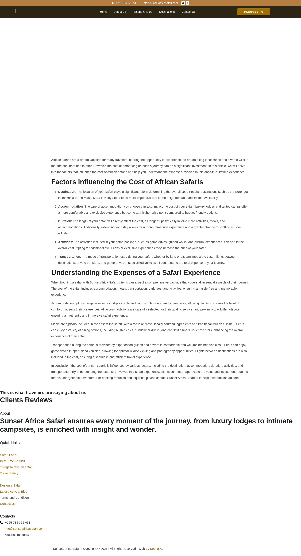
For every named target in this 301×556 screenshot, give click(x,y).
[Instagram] (187, 3)
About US (120, 11)
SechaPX (156, 548)
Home (103, 11)
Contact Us (188, 11)
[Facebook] (183, 3)
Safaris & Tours (142, 11)
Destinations (167, 11)
